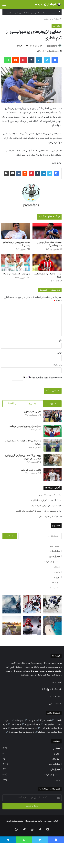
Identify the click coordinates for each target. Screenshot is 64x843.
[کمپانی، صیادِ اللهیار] (52, 416)
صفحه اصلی (54, 546)
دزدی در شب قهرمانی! (31, 470)
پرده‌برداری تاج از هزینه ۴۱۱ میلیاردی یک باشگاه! (23, 442)
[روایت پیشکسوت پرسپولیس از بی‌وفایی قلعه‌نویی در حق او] (52, 460)
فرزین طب (32, 720)
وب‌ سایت (57, 365)
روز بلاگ (56, 759)
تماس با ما (55, 588)
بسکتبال (56, 567)
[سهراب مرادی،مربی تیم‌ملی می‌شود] (52, 431)
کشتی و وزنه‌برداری (51, 562)
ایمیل (59, 352)
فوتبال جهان (54, 556)
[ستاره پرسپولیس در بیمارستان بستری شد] (15, 231)
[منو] (4, 5)
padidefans (52, 46)
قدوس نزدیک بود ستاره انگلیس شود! (47, 275)
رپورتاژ (57, 577)
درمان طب (19, 720)
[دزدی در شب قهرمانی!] (52, 474)
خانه (57, 19)
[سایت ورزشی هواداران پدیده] (48, 4)
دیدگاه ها (12, 403)
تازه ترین (33, 403)
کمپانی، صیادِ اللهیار (32, 412)
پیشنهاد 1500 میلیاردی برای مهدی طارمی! (49, 243)
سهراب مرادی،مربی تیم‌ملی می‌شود (25, 426)
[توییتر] (47, 60)
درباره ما (56, 582)
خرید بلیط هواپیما (32, 724)
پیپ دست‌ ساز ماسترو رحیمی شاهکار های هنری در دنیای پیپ (29, 12)
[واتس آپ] (7, 60)
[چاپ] (6, 173)
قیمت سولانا (45, 720)
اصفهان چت (49, 724)
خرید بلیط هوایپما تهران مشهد (24, 728)
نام (60, 340)
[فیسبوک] (55, 60)
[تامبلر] (31, 60)
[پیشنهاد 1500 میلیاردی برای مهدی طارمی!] (47, 231)
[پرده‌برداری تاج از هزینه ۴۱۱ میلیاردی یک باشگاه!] (52, 445)
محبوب (52, 403)
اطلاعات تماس (55, 704)
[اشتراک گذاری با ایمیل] (12, 173)
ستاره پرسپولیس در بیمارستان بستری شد (16, 243)
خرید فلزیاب (16, 724)
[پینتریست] (23, 60)
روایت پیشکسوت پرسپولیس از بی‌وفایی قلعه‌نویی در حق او (23, 457)
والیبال (57, 572)
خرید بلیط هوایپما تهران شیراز (22, 732)
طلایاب (59, 720)
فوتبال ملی (48, 19)
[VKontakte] (18, 173)
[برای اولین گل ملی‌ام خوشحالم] (15, 262)
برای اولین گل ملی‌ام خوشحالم (16, 274)
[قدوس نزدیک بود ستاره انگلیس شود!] (47, 262)
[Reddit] (15, 60)
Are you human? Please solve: (46, 378)
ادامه (23, 675)
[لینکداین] (39, 60)
